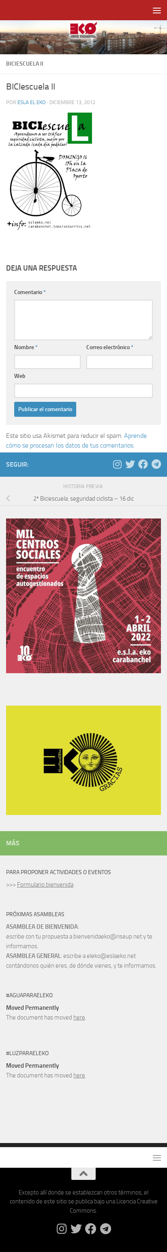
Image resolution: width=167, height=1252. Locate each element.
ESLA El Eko (31, 102)
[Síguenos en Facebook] (143, 464)
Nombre (26, 347)
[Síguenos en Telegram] (156, 464)
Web (20, 376)
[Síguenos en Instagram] (117, 464)
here (79, 1017)
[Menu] (157, 10)
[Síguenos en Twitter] (130, 464)
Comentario (30, 292)
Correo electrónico (109, 347)
